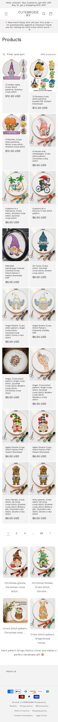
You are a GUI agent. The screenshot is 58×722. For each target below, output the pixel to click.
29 (41, 533)
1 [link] (8, 533)
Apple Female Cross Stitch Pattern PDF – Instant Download (15, 449)
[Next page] (50, 533)
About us (11, 671)
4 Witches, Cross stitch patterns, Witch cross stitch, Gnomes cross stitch (15, 143)
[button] (6, 13)
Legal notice (41, 715)
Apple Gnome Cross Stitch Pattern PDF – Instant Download (42, 449)
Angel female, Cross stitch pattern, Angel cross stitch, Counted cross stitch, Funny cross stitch (15, 331)
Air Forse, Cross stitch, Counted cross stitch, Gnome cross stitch (42, 269)
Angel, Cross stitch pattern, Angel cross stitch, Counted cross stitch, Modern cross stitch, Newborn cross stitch (42, 392)
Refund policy (42, 706)
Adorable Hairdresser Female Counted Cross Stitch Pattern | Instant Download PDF (14, 272)
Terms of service (21, 711)
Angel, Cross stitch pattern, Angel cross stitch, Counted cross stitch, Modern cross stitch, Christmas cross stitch (15, 386)
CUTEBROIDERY (27, 702)
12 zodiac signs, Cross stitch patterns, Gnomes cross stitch (13, 88)
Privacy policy (26, 706)
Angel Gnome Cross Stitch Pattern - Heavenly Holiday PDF (41, 329)
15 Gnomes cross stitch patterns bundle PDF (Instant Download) (41, 100)
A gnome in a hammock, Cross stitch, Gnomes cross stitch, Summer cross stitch (15, 213)
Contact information (23, 715)
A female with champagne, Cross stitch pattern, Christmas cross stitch (41, 156)
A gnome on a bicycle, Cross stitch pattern (42, 210)
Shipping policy (39, 711)
